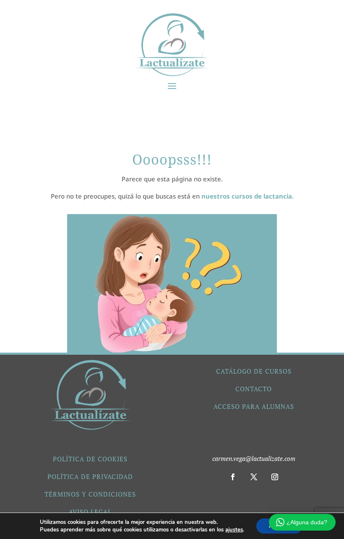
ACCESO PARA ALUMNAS (254, 406)
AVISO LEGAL (90, 512)
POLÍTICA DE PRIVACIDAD (90, 476)
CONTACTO (253, 389)
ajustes (234, 530)
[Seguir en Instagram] (274, 477)
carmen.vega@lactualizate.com (253, 458)
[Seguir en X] (254, 477)
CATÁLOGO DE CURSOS (254, 371)
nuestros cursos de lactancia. (247, 196)
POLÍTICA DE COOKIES (90, 459)
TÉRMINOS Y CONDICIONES (90, 494)
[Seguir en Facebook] (233, 477)
